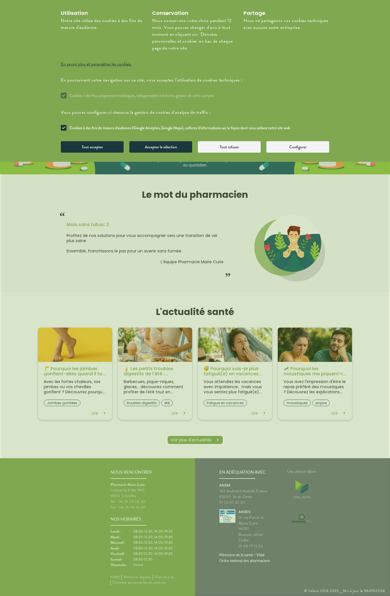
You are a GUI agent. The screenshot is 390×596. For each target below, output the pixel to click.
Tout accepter (92, 147)
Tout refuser (229, 147)
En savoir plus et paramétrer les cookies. (96, 64)
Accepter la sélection (161, 147)
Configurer (298, 147)
